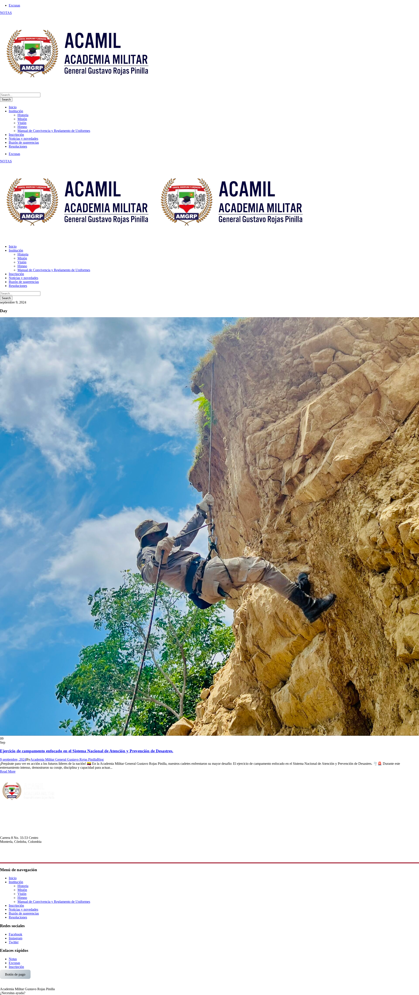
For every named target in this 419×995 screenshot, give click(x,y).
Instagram (15, 938)
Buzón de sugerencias (24, 142)
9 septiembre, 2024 (13, 759)
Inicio (13, 107)
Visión (21, 123)
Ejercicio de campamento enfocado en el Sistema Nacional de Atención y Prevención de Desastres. (86, 751)
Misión (22, 119)
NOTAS (6, 13)
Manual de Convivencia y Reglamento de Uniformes (53, 131)
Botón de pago (15, 974)
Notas (13, 959)
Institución (16, 111)
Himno (22, 127)
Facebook (15, 934)
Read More (7, 771)
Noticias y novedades (23, 138)
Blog (100, 759)
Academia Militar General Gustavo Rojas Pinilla (63, 759)
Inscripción (16, 134)
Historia (22, 115)
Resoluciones (18, 146)
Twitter (14, 942)
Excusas (14, 5)
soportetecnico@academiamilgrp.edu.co (27, 857)
